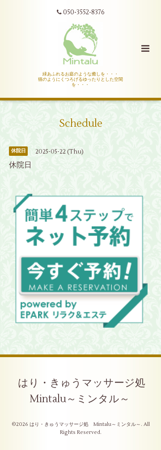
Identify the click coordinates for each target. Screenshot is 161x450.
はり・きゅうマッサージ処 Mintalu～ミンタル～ (87, 391)
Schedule (80, 123)
